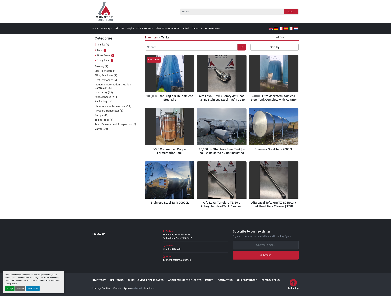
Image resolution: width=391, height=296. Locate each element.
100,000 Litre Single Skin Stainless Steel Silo (169, 97)
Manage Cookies (101, 288)
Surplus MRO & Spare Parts (140, 28)
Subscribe (265, 255)
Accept (10, 288)
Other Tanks (103, 55)
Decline (20, 288)
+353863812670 (172, 249)
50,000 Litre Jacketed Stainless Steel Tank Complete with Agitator (273, 97)
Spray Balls (103, 60)
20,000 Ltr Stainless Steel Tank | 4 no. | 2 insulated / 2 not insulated (222, 151)
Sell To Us (119, 28)
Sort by (274, 47)
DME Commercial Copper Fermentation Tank (170, 151)
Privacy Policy (270, 280)
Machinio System (122, 288)
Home (95, 28)
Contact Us (197, 28)
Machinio (149, 288)
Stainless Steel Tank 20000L (274, 149)
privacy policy (10, 283)
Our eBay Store (212, 28)
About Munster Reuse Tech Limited (172, 28)
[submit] (242, 47)
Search (291, 11)
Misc (99, 50)
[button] (106, 28)
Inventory (105, 28)
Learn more (33, 288)
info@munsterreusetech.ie (177, 259)
